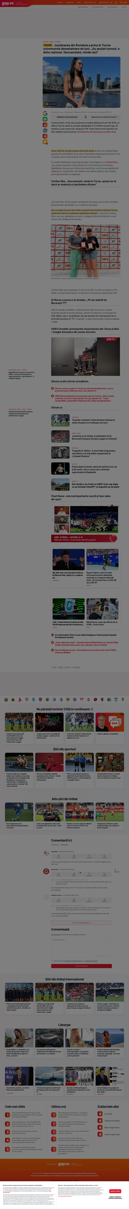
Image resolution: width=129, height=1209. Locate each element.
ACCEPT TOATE (115, 1191)
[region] (64, 1195)
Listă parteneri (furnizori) (65, 1196)
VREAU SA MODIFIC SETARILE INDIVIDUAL (115, 1197)
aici (21, 1200)
